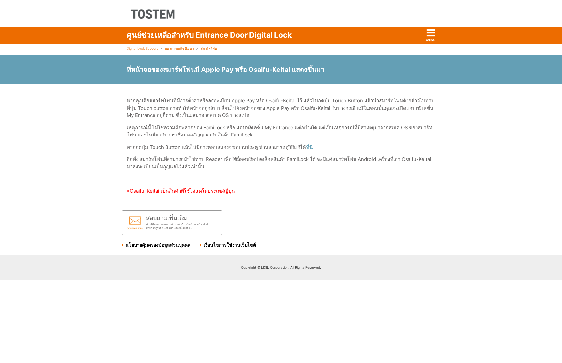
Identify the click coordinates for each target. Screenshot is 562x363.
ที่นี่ (309, 147)
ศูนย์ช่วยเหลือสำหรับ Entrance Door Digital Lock (209, 35)
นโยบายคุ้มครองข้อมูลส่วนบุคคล (158, 245)
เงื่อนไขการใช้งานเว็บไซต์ (230, 245)
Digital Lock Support (142, 48)
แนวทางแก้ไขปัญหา (179, 48)
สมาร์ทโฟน (209, 48)
